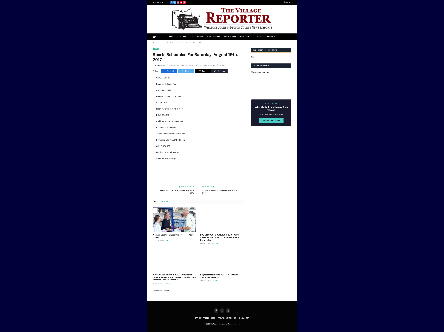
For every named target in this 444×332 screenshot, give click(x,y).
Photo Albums (230, 37)
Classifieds (257, 37)
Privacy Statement (227, 318)
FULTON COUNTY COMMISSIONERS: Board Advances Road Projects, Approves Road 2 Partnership (219, 237)
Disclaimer (244, 318)
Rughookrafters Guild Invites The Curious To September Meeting (220, 276)
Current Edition (196, 37)
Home (170, 37)
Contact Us (271, 37)
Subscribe (181, 37)
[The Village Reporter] (222, 19)
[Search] (290, 36)
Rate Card (244, 37)
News (156, 49)
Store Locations (213, 37)
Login (253, 57)
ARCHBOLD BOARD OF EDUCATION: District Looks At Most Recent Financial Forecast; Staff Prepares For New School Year (174, 277)
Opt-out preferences (205, 318)
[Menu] (154, 36)
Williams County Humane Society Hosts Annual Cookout (174, 236)
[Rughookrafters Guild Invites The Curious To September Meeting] (222, 259)
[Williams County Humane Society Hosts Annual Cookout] (174, 219)
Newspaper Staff (160, 65)
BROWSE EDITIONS (271, 121)
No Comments (210, 65)
